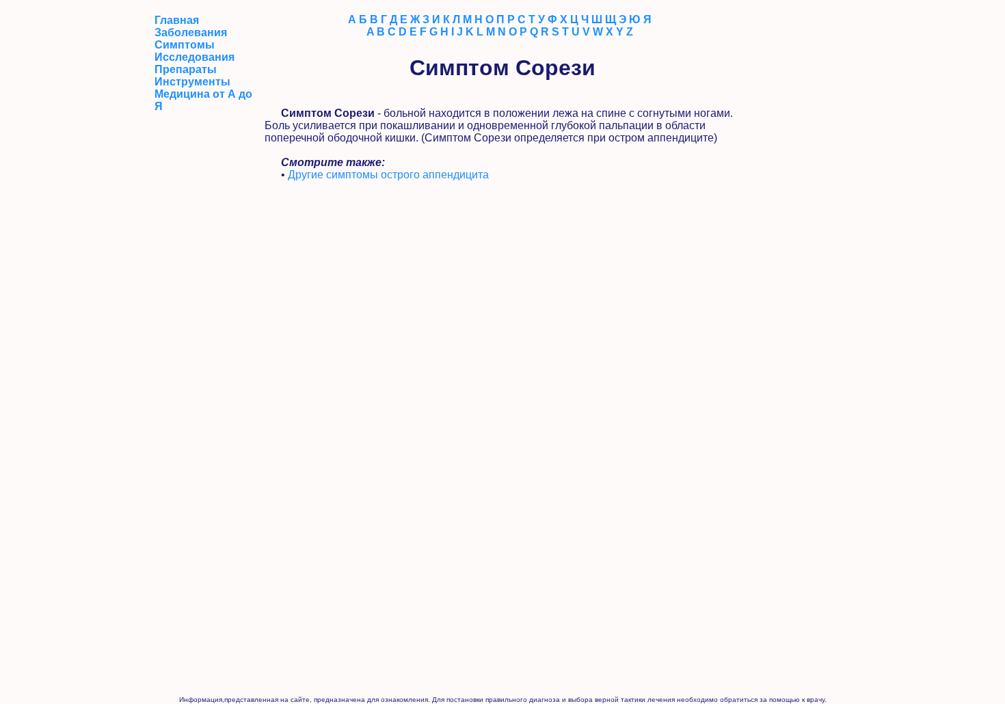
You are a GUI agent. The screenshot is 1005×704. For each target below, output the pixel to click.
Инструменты (192, 81)
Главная (177, 20)
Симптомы (185, 45)
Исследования (194, 57)
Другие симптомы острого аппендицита (388, 174)
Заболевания (191, 32)
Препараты (186, 69)
